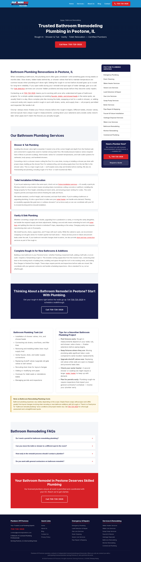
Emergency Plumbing (111, 75)
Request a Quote (116, 163)
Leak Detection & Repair (112, 92)
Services (80, 4)
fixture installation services (67, 184)
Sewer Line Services (111, 88)
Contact (107, 4)
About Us (91, 4)
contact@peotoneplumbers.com (21, 532)
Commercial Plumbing (111, 135)
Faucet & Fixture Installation (114, 113)
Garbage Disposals (109, 537)
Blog (99, 4)
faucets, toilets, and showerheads (64, 96)
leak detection (19, 89)
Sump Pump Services (111, 100)
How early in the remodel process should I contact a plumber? (40, 454)
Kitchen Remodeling (111, 131)
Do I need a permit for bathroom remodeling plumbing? (37, 438)
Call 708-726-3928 (54, 310)
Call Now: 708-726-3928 (70, 44)
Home (71, 4)
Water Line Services (111, 122)
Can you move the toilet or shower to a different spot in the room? (41, 446)
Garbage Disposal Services (113, 118)
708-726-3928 (122, 4)
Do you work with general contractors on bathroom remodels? (40, 461)
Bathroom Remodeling (111, 126)
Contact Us (45, 534)
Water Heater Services (112, 83)
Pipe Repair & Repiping (112, 109)
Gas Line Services (110, 96)
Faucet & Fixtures (108, 534)
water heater (61, 199)
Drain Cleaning (109, 79)
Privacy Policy (45, 537)
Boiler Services (109, 105)
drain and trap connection (86, 237)
